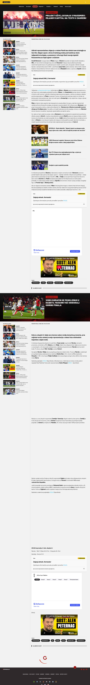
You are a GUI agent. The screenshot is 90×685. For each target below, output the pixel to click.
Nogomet (18, 41)
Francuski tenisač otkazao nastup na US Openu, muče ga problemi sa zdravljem (22, 60)
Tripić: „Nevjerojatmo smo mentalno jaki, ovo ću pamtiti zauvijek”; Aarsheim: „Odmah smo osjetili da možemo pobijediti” (22, 99)
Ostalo (17, 49)
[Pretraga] (85, 2)
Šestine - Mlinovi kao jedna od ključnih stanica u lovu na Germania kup (21, 91)
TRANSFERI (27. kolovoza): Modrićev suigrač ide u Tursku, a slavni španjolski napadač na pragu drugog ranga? (22, 84)
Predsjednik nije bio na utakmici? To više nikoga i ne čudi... (22, 76)
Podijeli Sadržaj (51, 12)
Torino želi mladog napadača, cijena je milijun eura (22, 107)
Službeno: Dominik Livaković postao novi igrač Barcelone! (21, 44)
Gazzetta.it (75, 189)
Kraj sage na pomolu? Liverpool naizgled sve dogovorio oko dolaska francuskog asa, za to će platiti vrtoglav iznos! (21, 68)
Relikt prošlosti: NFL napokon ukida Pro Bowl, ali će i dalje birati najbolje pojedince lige (22, 52)
